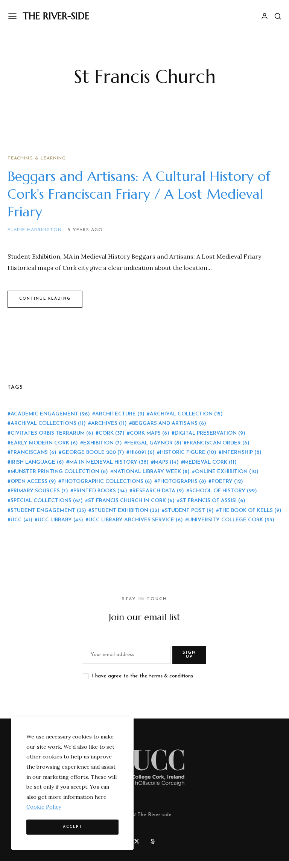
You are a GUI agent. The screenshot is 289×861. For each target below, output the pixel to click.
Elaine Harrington (35, 230)
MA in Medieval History (109, 462)
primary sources (39, 491)
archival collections (48, 423)
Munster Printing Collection (59, 472)
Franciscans (33, 452)
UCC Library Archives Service (135, 520)
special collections (47, 501)
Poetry (227, 481)
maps (166, 462)
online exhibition (227, 472)
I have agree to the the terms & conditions (142, 676)
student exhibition (125, 510)
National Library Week (151, 472)
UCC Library (60, 520)
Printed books (100, 491)
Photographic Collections (106, 481)
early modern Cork (44, 443)
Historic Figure (188, 452)
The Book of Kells (250, 510)
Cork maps (149, 433)
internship (242, 452)
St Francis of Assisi (212, 501)
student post (189, 510)
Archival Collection (186, 414)
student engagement (48, 510)
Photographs (181, 481)
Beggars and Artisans (169, 423)
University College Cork (231, 520)
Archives (109, 423)
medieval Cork (210, 462)
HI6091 (142, 452)
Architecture (119, 414)
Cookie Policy (43, 806)
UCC (21, 520)
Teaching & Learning (37, 158)
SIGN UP (189, 655)
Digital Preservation (210, 433)
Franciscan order (218, 443)
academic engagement (50, 414)
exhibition (102, 443)
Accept (72, 827)
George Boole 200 (93, 452)
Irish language (37, 462)
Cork (112, 433)
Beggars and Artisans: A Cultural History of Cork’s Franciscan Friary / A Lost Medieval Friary (139, 194)
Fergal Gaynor (154, 443)
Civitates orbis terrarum (52, 433)
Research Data (158, 491)
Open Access (33, 481)
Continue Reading (45, 299)
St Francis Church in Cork (131, 501)
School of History (223, 491)
